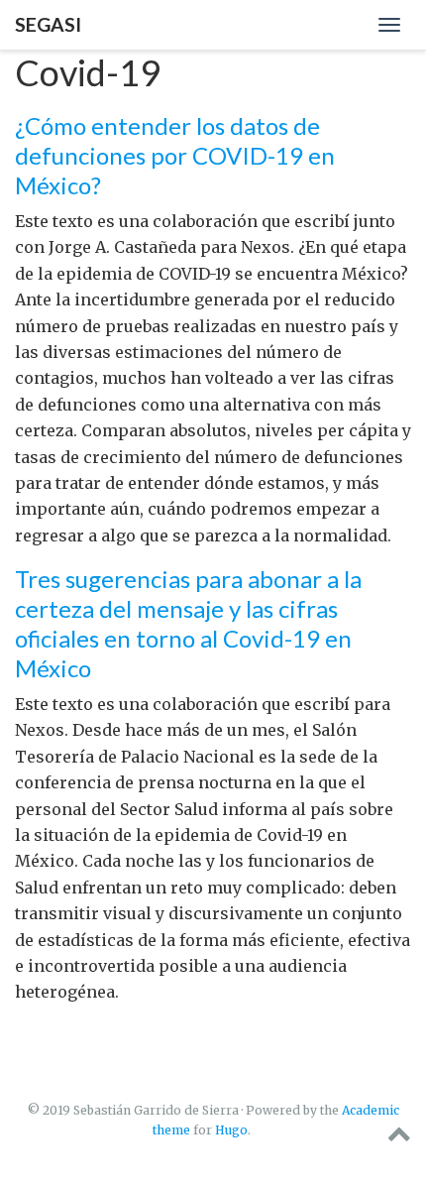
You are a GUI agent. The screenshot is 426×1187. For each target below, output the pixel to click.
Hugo (231, 1130)
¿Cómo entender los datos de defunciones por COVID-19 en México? (175, 155)
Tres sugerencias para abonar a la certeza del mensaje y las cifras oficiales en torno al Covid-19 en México (188, 623)
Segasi (48, 24)
